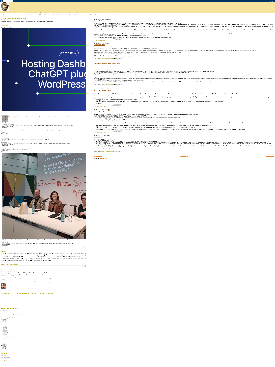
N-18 (67, 256)
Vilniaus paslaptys (37, 260)
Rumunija (43, 258)
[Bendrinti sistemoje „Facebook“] (119, 39)
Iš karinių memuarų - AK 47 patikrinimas (107, 63)
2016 (3, 321)
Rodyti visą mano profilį (5, 357)
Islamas (54, 255)
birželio (4, 330)
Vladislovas (46, 260)
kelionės (10, 256)
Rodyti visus (84, 247)
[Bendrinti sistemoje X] (118, 39)
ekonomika (3, 255)
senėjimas (60, 258)
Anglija (16, 253)
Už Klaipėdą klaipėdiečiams (8, 124)
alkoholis (3, 253)
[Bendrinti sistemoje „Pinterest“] (121, 39)
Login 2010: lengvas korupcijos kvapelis (9, 279)
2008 (3, 349)
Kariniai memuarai (78, 14)
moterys (101, 106)
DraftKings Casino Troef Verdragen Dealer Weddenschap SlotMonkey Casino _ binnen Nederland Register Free (21, 148)
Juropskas (82, 255)
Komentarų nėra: (110, 38)
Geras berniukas (99, 45)
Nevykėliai (74, 256)
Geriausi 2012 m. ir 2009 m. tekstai (120, 14)
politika (17, 258)
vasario (4, 334)
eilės (83, 253)
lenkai (24, 256)
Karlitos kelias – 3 (99, 21)
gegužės (4, 331)
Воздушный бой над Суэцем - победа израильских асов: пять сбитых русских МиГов (18, 134)
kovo (4, 333)
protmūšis (26, 258)
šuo (104, 40)
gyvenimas (98, 40)
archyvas (97, 85)
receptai (31, 258)
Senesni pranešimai (270, 156)
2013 (3, 344)
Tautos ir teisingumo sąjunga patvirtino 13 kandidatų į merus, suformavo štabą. (16, 125)
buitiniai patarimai (76, 253)
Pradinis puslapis (5, 14)
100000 (2, 281)
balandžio (5, 332)
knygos (16, 256)
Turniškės (3, 260)
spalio (4, 326)
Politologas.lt (5, 242)
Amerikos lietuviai (11, 253)
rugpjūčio (4, 328)
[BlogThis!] (117, 39)
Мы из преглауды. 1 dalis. (102, 111)
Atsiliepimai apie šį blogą (28, 14)
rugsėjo (4, 327)
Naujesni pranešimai (98, 156)
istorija (60, 255)
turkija (82, 258)
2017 (3, 320)
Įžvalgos (67, 255)
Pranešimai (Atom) (103, 158)
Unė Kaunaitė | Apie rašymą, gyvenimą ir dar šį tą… (12, 151)
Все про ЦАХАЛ (5, 133)
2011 (3, 346)
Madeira (29, 256)
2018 (3, 319)
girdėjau (32, 255)
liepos (4, 329)
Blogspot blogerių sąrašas (106, 14)
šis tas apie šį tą (5, 115)
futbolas (21, 255)
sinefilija (66, 258)
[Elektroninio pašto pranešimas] (114, 38)
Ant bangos (4, 142)
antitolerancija (23, 253)
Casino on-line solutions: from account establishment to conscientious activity (15, 143)
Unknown (4, 355)
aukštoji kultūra (98, 59)
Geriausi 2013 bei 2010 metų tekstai (59, 14)
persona (101, 40)
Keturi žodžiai (4, 19)
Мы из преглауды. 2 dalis (102, 90)
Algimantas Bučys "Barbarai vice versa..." (9, 273)
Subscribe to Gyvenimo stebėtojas (7, 363)
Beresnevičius (62, 253)
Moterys (86, 14)
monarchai (53, 256)
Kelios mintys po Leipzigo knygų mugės (9, 239)
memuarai (101, 85)
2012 (3, 345)
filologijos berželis (13, 255)
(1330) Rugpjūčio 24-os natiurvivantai (14, 116)
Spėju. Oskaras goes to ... (12, 283)
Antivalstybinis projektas (16, 14)
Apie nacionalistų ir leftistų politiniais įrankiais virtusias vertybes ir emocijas (15, 130)
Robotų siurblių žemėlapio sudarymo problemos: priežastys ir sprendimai (15, 243)
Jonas (72, 255)
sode (71, 258)
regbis (37, 258)
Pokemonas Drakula (94, 14)
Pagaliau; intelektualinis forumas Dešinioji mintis (10, 277)
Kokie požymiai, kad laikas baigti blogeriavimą (10, 275)
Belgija (56, 253)
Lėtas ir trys (98, 137)
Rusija (48, 258)
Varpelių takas (5, 139)
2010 (3, 347)
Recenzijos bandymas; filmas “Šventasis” (9, 271)
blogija (68, 253)
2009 (3, 348)
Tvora (8, 260)
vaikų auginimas (24, 260)
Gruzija (49, 255)
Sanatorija (54, 258)
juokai (77, 255)
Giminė (26, 255)
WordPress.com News (7, 27)
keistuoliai (3, 256)
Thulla (79, 258)
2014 (3, 343)
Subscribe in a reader (5, 310)
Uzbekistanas (13, 260)
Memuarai (71, 14)
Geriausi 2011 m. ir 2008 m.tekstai (43, 14)
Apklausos (31, 253)
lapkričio (4, 325)
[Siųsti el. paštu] (115, 39)
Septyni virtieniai (5, 138)
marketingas (35, 256)
